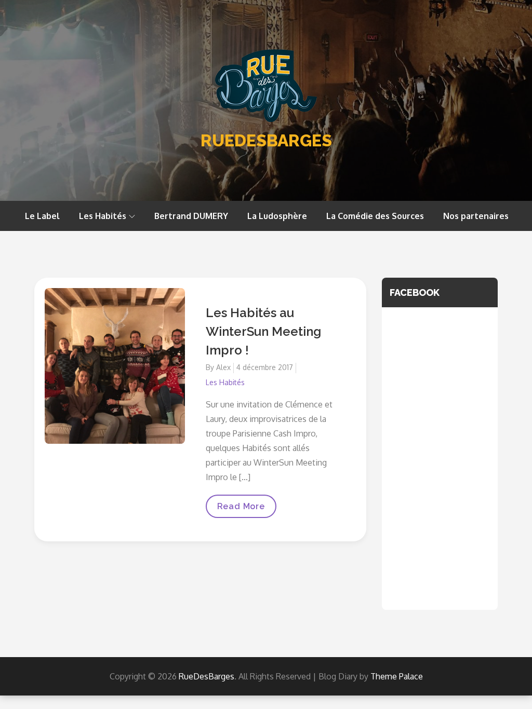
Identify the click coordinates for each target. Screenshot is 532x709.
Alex (223, 367)
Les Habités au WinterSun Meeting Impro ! (263, 331)
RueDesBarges (266, 140)
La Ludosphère (277, 216)
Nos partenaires (476, 216)
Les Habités (102, 216)
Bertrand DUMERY (191, 216)
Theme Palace (396, 676)
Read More (241, 509)
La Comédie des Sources (375, 216)
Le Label (42, 216)
